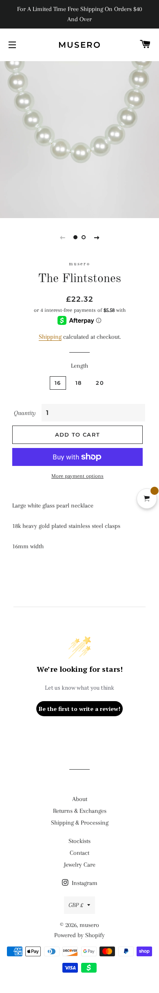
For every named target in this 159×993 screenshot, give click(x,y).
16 (58, 383)
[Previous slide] (62, 237)
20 (100, 383)
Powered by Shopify (79, 935)
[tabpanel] (79, 138)
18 (78, 383)
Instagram (83, 883)
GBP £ (75, 905)
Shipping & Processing (79, 822)
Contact (79, 852)
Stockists (79, 841)
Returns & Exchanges (79, 810)
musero (79, 45)
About (79, 799)
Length (79, 365)
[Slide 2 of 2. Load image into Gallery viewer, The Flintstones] (84, 237)
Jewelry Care (79, 864)
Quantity (25, 413)
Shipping (50, 336)
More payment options (77, 476)
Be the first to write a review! (79, 709)
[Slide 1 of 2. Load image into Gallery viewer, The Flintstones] (75, 237)
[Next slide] (97, 237)
